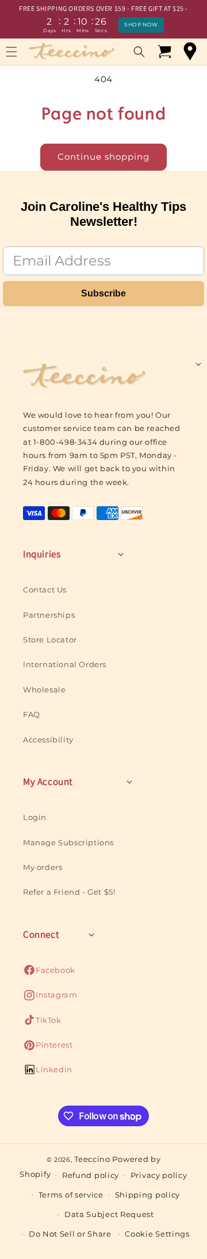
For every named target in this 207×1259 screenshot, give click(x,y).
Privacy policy (159, 1175)
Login (35, 817)
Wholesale (44, 689)
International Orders (64, 664)
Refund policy (90, 1175)
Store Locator (50, 639)
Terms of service (71, 1194)
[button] (139, 51)
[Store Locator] (189, 51)
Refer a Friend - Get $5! (69, 891)
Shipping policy (148, 1194)
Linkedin (47, 1072)
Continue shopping (103, 156)
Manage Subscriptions (68, 842)
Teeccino (92, 1159)
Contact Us (45, 589)
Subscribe (103, 293)
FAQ (31, 714)
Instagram (50, 998)
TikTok (42, 1023)
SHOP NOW (141, 24)
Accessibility (48, 739)
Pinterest (47, 1048)
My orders (42, 867)
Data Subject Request (109, 1214)
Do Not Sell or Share (70, 1233)
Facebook (49, 973)
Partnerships (49, 614)
